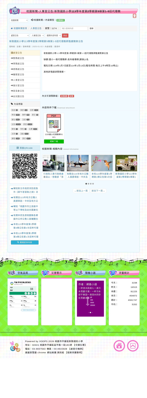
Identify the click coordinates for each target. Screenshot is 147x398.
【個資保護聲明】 (74, 352)
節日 (34, 115)
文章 (13, 134)
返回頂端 (133, 346)
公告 (13, 124)
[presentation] (44, 163)
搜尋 (91, 28)
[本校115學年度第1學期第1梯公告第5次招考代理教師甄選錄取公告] (78, 163)
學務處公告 (18, 64)
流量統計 (124, 272)
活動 (22, 134)
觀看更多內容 (25, 242)
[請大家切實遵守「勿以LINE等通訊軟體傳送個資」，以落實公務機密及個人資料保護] (126, 163)
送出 (65, 35)
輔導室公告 (18, 74)
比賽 (31, 129)
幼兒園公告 (18, 96)
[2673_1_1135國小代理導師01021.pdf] (54, 123)
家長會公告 (18, 91)
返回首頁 (119, 346)
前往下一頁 (98, 191)
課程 (13, 138)
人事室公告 (36, 28)
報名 (13, 119)
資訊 (24, 138)
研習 (25, 124)
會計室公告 (18, 85)
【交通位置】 (80, 345)
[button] (86, 183)
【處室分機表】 (76, 349)
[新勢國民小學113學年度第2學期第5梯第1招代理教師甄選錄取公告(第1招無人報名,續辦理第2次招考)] (102, 163)
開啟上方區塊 (134, 16)
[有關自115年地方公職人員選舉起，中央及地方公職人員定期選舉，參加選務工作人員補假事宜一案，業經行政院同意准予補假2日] (53, 163)
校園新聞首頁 (20, 28)
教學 (24, 115)
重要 (22, 110)
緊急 (13, 129)
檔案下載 (54, 141)
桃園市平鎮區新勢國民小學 (69, 341)
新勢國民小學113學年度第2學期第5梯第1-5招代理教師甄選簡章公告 (46, 41)
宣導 (32, 110)
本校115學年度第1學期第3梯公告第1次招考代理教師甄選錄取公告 (25, 237)
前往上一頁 (81, 191)
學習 (13, 115)
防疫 (13, 110)
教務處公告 (18, 58)
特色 (22, 129)
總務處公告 (18, 69)
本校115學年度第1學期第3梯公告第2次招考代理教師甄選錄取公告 (25, 228)
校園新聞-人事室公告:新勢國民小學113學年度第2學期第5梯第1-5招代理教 (73, 11)
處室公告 (17, 53)
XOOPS (43, 341)
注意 (24, 119)
